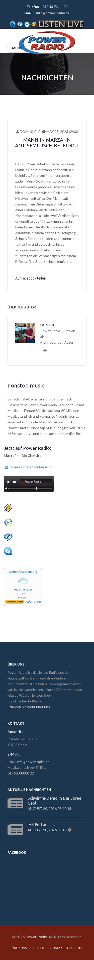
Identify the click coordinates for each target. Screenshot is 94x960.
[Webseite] (44, 350)
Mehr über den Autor (56, 342)
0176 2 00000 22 (21, 773)
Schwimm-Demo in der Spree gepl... (54, 800)
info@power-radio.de (53, 13)
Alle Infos (35, 601)
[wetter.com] (15, 602)
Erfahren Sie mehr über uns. (29, 707)
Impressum (63, 948)
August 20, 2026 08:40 (48, 808)
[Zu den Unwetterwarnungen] (23, 586)
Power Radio (36, 937)
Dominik (27, 131)
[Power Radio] (47, 37)
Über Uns (19, 948)
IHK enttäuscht (41, 824)
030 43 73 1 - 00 (54, 7)
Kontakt (40, 948)
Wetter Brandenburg (23, 572)
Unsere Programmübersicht (30, 466)
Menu (17, 48)
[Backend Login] (80, 948)
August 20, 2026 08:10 (48, 830)
